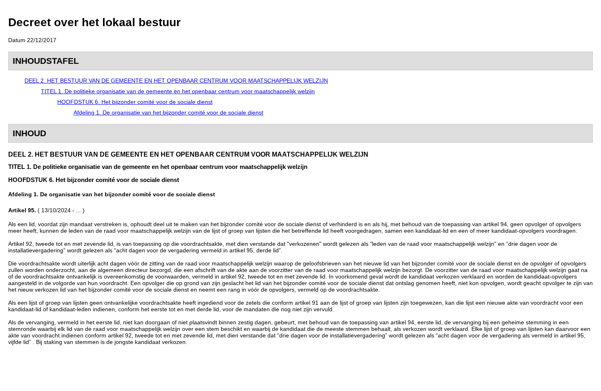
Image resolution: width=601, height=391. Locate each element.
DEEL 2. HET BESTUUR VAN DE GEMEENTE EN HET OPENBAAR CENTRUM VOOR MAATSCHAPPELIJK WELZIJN (176, 80)
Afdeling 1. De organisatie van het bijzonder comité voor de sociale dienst (168, 112)
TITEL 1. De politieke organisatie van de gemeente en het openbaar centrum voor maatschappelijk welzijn (178, 91)
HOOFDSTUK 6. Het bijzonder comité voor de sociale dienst (135, 102)
